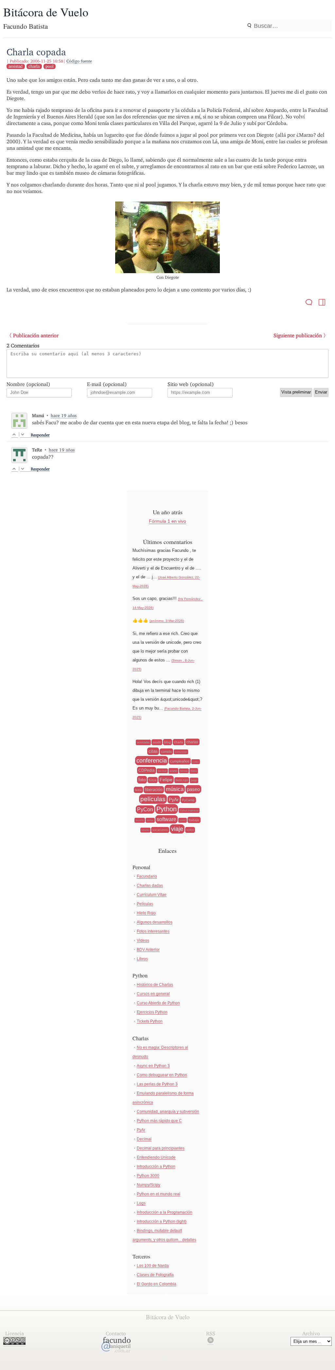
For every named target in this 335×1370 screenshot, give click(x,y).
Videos (143, 940)
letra (138, 790)
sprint (182, 820)
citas (153, 751)
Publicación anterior (36, 335)
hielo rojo (182, 780)
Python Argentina (189, 810)
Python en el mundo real (158, 1194)
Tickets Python (150, 1021)
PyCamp (188, 800)
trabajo (194, 820)
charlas (192, 742)
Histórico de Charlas (155, 985)
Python (166, 809)
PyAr (174, 799)
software (166, 819)
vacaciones (160, 830)
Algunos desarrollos (154, 922)
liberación (154, 789)
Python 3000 (148, 1176)
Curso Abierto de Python (158, 1003)
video (190, 830)
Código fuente (79, 61)
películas (153, 799)
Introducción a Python (156, 1166)
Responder (40, 434)
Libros (142, 959)
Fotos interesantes (153, 931)
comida (166, 751)
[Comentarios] (309, 303)
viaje (177, 829)
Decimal (144, 1139)
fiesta (194, 770)
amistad (16, 66)
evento (173, 770)
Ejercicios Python (152, 1012)
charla (34, 66)
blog (167, 742)
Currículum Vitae (152, 895)
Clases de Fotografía (155, 1275)
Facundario (147, 876)
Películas (145, 904)
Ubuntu (145, 830)
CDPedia (146, 770)
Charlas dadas (150, 885)
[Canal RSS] (210, 1341)
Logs (141, 1203)
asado (157, 742)
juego (194, 780)
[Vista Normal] (322, 303)
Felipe (166, 779)
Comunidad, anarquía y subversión (168, 1112)
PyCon (145, 809)
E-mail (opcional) (107, 384)
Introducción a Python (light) (161, 1221)
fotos (152, 780)
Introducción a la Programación (164, 1212)
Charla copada (36, 52)
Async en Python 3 (153, 1066)
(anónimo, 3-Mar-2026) (167, 621)
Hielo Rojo (146, 913)
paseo (193, 789)
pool (49, 66)
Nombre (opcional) (28, 384)
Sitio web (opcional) (191, 384)
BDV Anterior (148, 950)
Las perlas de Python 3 (157, 1084)
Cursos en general (153, 994)
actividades (143, 742)
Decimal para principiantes (161, 1148)
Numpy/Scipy (148, 1185)
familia (183, 771)
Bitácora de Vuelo (45, 12)
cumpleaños (179, 761)
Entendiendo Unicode (156, 1157)
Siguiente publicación (297, 335)
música (175, 789)
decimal (162, 771)
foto (142, 779)
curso (196, 762)
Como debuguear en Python (162, 1075)
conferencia (151, 760)
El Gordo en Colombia (156, 1284)
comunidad (181, 752)
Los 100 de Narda (153, 1266)
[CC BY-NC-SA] (14, 1343)
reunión (140, 820)
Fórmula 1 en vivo (167, 521)
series (150, 820)
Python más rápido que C (159, 1121)
